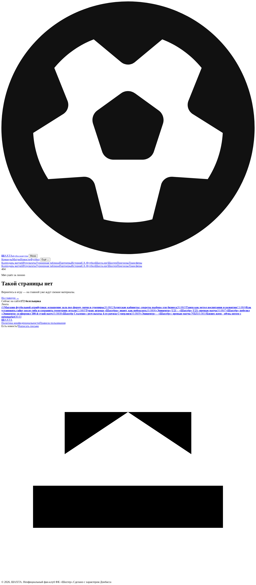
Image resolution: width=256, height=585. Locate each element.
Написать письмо (28, 326)
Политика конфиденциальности (20, 323)
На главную (10, 297)
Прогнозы (123, 262)
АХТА (6, 319)
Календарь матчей (12, 262)
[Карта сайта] (128, 579)
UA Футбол (88, 262)
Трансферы (135, 262)
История (76, 262)
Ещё (45, 259)
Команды (6, 259)
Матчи (16, 259)
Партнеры (65, 262)
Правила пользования (52, 323)
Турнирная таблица (47, 262)
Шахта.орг (101, 262)
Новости (25, 259)
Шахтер (112, 262)
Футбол (35, 259)
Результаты (29, 262)
